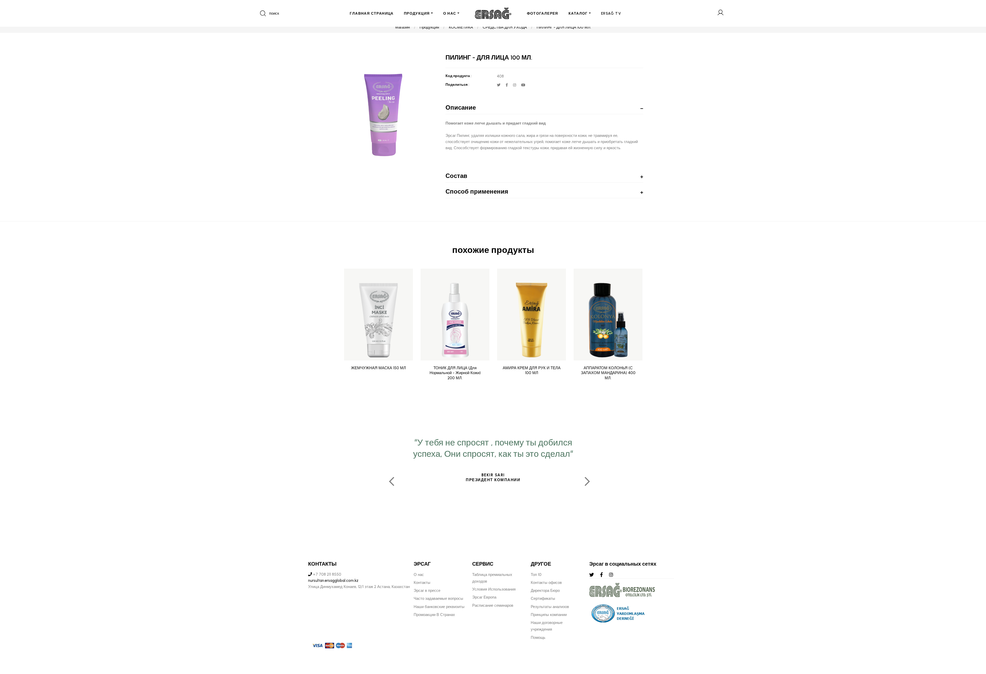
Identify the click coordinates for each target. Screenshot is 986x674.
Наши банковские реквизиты (439, 606)
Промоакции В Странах (434, 614)
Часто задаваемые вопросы (438, 598)
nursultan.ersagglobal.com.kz (333, 580)
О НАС (449, 13)
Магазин (402, 27)
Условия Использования (494, 589)
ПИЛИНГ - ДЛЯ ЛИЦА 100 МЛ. (564, 27)
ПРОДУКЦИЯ (417, 13)
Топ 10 (536, 574)
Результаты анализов (550, 606)
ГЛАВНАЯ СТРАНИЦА (371, 13)
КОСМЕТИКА (461, 27)
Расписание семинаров (492, 605)
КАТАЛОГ (578, 13)
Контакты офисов (546, 582)
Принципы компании (549, 614)
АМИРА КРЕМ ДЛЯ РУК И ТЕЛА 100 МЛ (532, 370)
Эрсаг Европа (484, 597)
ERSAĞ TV (611, 13)
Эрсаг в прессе (427, 590)
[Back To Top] (972, 642)
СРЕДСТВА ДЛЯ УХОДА (505, 27)
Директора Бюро (545, 590)
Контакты (422, 582)
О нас (419, 574)
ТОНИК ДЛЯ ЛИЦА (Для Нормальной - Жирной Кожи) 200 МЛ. (455, 373)
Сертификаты (543, 598)
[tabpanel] (493, 479)
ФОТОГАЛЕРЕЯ (542, 13)
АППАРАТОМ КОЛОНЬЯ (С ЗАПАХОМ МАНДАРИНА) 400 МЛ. (608, 373)
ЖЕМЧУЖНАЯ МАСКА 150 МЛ (378, 368)
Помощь (538, 637)
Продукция (429, 27)
